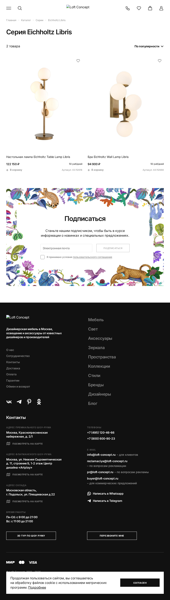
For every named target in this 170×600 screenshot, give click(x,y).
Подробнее (37, 587)
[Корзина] (150, 8)
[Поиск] (19, 8)
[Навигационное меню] (8, 8)
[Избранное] (138, 8)
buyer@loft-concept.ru (102, 478)
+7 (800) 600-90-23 (101, 438)
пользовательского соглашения (92, 257)
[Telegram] (19, 402)
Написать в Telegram (107, 500)
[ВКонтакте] (9, 402)
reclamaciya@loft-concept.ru (107, 461)
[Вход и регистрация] (161, 8)
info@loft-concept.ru (101, 454)
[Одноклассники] (39, 402)
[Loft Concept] (85, 8)
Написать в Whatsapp (108, 493)
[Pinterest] (29, 402)
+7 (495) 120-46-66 (100, 432)
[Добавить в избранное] (78, 61)
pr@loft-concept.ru (100, 472)
